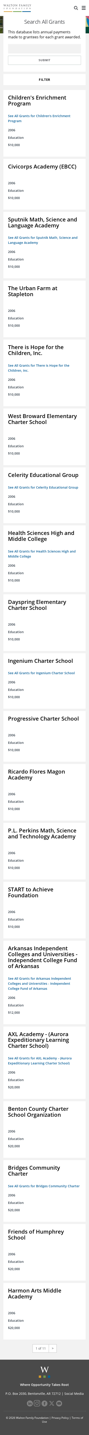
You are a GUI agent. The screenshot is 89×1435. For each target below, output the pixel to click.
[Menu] (83, 8)
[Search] (76, 8)
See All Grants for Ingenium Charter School (41, 673)
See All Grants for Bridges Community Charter (44, 1186)
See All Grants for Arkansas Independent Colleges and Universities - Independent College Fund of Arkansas (39, 983)
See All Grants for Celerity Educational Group (43, 487)
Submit (44, 60)
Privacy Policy (60, 1418)
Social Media (74, 1393)
